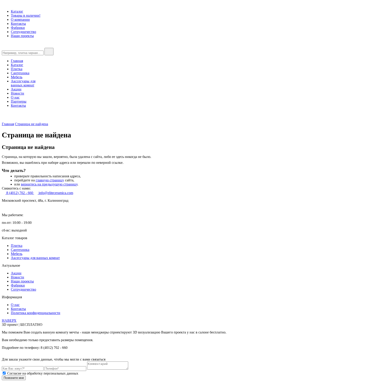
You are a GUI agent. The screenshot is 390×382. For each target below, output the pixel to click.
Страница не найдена (31, 124)
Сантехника (20, 73)
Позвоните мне (14, 378)
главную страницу (50, 180)
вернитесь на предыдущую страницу (49, 184)
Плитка (16, 69)
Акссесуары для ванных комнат (23, 83)
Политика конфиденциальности (35, 313)
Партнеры (18, 101)
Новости (17, 93)
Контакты (18, 23)
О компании (20, 19)
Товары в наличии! (25, 15)
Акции (16, 89)
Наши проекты (22, 36)
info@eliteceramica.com (55, 193)
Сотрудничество (23, 32)
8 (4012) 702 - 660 (19, 193)
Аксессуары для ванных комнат (35, 258)
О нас (15, 97)
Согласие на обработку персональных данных (42, 373)
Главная (17, 61)
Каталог (17, 11)
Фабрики (18, 28)
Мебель (16, 77)
